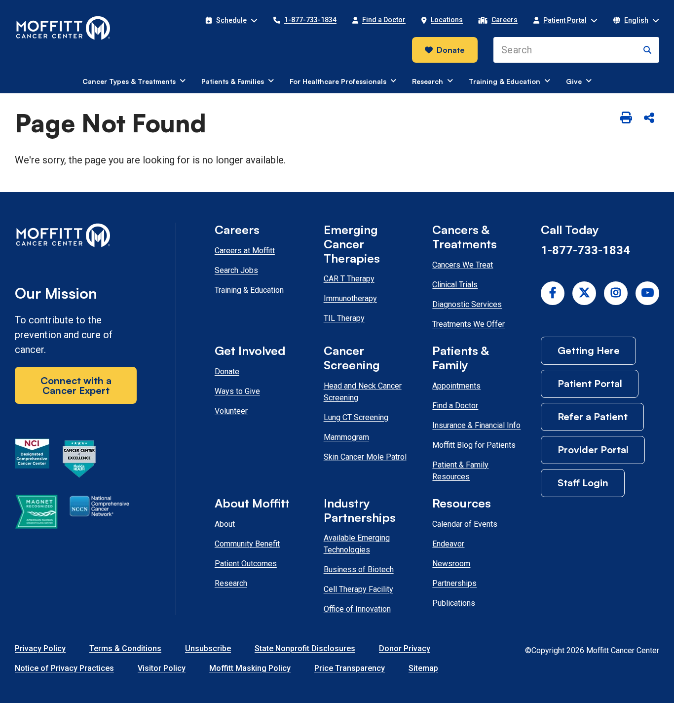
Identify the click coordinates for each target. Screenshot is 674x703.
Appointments (456, 386)
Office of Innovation (357, 609)
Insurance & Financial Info (476, 425)
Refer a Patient (593, 416)
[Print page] (626, 118)
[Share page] (648, 118)
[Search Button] (647, 50)
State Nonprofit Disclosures (305, 648)
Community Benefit (247, 543)
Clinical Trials (455, 284)
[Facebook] (552, 293)
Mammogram (346, 437)
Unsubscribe (208, 648)
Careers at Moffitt (245, 250)
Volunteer (231, 411)
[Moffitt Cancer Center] (63, 28)
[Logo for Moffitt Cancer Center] (76, 237)
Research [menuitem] (427, 81)
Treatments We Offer (468, 324)
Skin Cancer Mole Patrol (365, 457)
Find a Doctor (455, 405)
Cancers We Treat (462, 265)
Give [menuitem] (574, 81)
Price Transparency (349, 668)
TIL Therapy (344, 318)
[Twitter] (584, 293)
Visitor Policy (162, 668)
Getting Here (589, 350)
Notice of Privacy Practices (64, 668)
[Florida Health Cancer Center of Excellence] (79, 460)
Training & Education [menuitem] (504, 81)
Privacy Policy (40, 648)
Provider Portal (593, 449)
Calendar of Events (464, 524)
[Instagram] (616, 293)
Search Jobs (236, 270)
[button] (231, 20)
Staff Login (583, 482)
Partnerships (454, 583)
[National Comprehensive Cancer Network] (99, 513)
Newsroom (451, 563)
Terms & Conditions (125, 648)
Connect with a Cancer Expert (76, 385)
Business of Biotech (359, 569)
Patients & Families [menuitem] (232, 81)
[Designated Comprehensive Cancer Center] (32, 460)
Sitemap (423, 668)
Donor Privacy (404, 648)
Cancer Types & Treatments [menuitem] (129, 81)
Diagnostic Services (467, 304)
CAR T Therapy (349, 278)
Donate (451, 50)
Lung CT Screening (356, 417)
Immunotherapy (350, 298)
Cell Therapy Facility (358, 589)
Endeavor (448, 543)
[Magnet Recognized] (36, 513)
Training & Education (249, 290)
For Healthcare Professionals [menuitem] (338, 81)
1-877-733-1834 (585, 250)
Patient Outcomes (246, 563)
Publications (453, 603)
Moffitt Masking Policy (250, 668)
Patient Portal (590, 383)
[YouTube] (647, 293)
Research (231, 583)
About (225, 524)
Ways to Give (237, 391)
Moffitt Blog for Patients (474, 445)
